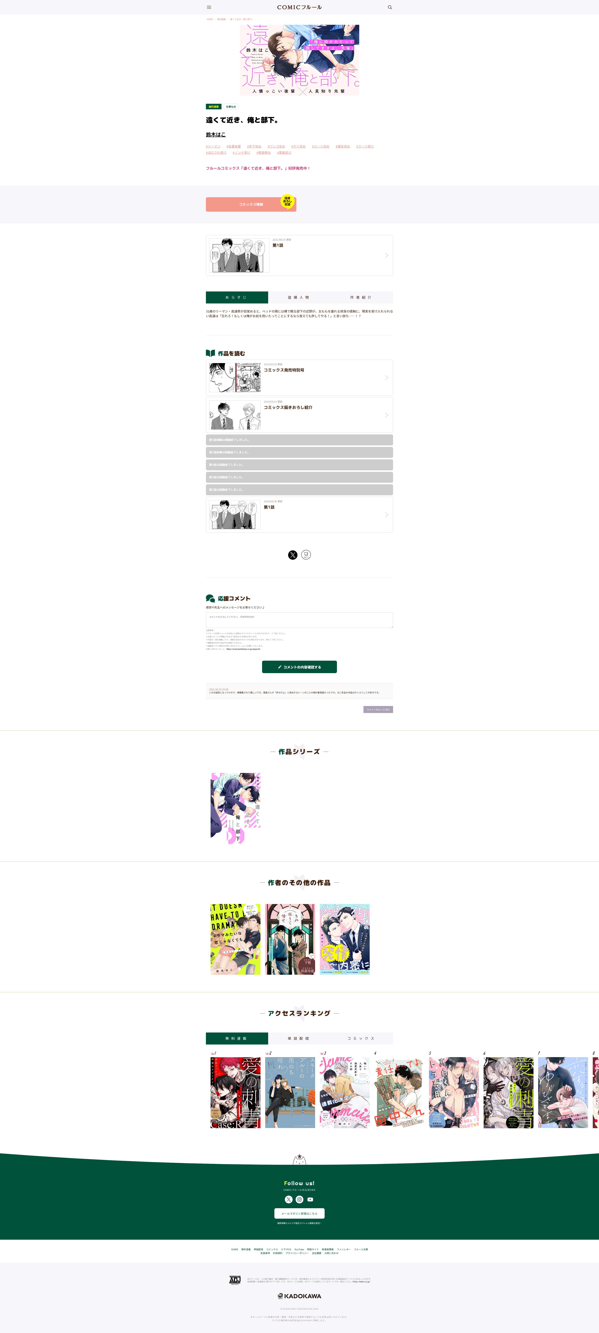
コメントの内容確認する (299, 666)
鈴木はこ (216, 134)
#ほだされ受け (216, 152)
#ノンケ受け (241, 152)
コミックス (272, 1249)
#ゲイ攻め (298, 146)
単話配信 (258, 1249)
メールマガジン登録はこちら (299, 1213)
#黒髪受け (284, 152)
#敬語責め (263, 152)
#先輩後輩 (233, 146)
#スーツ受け (365, 146)
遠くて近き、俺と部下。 (242, 19)
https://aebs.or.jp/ (361, 1281)
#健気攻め (343, 146)
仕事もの (231, 106)
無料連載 (221, 19)
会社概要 (316, 1253)
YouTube (299, 1249)
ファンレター (344, 1249)
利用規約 (277, 1253)
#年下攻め (254, 146)
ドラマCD (286, 1249)
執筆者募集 (328, 1249)
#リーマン (213, 146)
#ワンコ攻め (276, 146)
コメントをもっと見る (378, 709)
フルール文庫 (361, 1249)
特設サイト (313, 1249)
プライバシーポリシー (297, 1253)
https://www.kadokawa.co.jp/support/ (243, 649)
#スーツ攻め (320, 146)
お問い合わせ (331, 1253)
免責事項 (265, 1253)
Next (382, 1089)
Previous (216, 1089)
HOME (210, 19)
